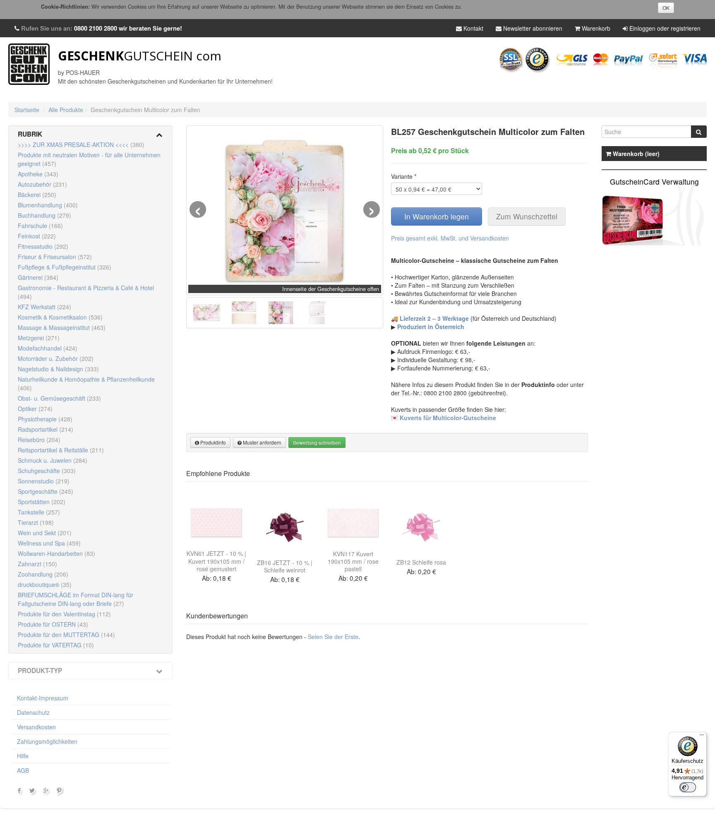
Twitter (33, 792)
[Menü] (702, 737)
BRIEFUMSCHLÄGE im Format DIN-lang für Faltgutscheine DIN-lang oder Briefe (75, 599)
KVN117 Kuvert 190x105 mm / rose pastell (353, 561)
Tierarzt (36, 522)
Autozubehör (42, 184)
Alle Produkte (65, 110)
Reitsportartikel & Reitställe (61, 450)
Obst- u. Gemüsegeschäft (59, 398)
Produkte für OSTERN (53, 624)
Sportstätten (41, 502)
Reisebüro (39, 439)
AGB (23, 770)
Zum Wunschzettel (526, 216)
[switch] (687, 787)
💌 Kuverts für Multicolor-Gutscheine (443, 418)
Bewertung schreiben (317, 442)
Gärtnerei (38, 277)
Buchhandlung (44, 215)
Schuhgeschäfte (47, 470)
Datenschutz (33, 712)
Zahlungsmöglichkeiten (47, 741)
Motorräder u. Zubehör (56, 358)
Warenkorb (595, 28)
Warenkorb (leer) (635, 153)
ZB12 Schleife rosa (421, 562)
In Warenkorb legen (436, 216)
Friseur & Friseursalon (55, 256)
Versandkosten (36, 727)
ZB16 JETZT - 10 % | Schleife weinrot (284, 566)
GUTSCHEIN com (139, 55)
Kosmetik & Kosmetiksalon (60, 317)
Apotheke (38, 174)
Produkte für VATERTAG (56, 645)
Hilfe (23, 756)
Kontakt (472, 28)
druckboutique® (45, 584)
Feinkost (37, 236)
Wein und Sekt (45, 533)
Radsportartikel (45, 429)
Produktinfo (212, 442)
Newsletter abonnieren (531, 28)
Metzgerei (39, 338)
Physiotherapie (45, 419)
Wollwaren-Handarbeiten (56, 553)
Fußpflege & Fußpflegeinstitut (64, 267)
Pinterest (60, 792)
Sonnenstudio (44, 481)
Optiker (35, 408)
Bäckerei (37, 194)
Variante (403, 176)
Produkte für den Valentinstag (64, 614)
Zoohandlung (43, 574)
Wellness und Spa (49, 543)
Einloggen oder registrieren (664, 28)
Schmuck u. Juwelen (52, 460)
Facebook (19, 792)
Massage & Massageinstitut (62, 327)
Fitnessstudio (43, 246)
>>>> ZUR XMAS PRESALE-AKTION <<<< (81, 144)
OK (665, 7)
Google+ (46, 792)
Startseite (26, 110)
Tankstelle (39, 512)
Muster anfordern (261, 442)
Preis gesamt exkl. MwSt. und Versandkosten (450, 238)
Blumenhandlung (48, 205)
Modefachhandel (47, 348)
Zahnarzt (37, 564)
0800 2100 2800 (95, 28)
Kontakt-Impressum (42, 698)
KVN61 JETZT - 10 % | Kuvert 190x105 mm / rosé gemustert (216, 560)
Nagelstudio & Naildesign (58, 369)
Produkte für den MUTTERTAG (66, 634)
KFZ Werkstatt (44, 307)
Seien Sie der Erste (333, 636)
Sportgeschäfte (45, 491)
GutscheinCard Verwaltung (654, 181)
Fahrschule (40, 225)
